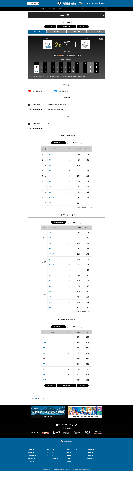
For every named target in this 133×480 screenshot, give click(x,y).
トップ (29, 399)
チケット (71, 9)
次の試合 (82, 27)
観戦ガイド (61, 9)
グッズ (90, 9)
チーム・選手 (52, 9)
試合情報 (42, 9)
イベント (81, 9)
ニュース (32, 9)
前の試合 (50, 27)
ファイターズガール (72, 449)
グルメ (100, 9)
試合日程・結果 (66, 27)
